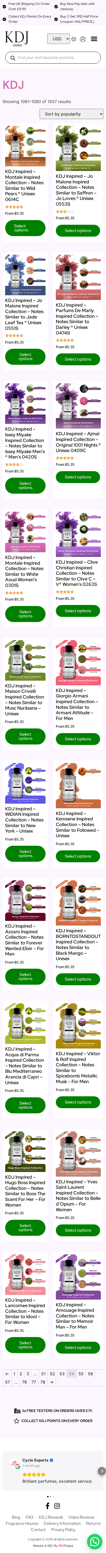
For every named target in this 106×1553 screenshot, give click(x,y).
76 (24, 1382)
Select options (21, 228)
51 (43, 1373)
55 (81, 1373)
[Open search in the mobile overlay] (53, 57)
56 (90, 1373)
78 (42, 1382)
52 (52, 1373)
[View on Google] (14, 1463)
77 (33, 1382)
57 (7, 1382)
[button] (94, 38)
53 (62, 1373)
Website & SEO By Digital (53, 1546)
